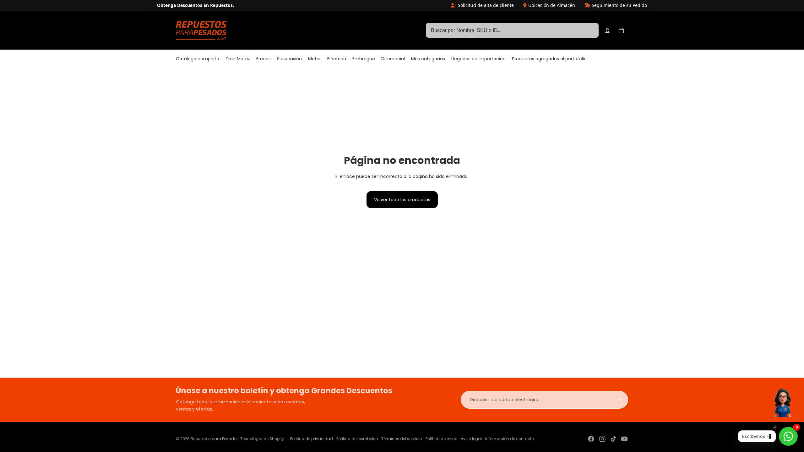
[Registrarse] (619, 400)
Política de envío (441, 438)
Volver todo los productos (402, 199)
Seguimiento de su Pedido (619, 5)
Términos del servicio (401, 438)
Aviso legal (471, 438)
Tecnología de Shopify (262, 438)
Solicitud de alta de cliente (486, 5)
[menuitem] (197, 59)
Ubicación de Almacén (551, 5)
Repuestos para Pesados (215, 438)
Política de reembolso (357, 438)
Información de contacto (509, 438)
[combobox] (512, 30)
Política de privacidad (311, 438)
